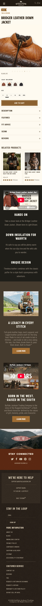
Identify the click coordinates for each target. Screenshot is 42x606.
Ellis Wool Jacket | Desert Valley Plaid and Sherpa (10, 173)
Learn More (21, 351)
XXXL (24, 95)
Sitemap (9, 554)
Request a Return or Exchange (17, 581)
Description (7, 111)
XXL (20, 95)
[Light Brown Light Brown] (3, 84)
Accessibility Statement (15, 558)
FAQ (7, 578)
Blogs (8, 536)
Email (9, 515)
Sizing (4, 131)
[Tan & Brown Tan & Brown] (9, 84)
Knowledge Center (12, 539)
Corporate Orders (12, 547)
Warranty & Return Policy (15, 589)
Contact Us (10, 570)
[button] (3, 3)
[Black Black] (21, 84)
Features (6, 117)
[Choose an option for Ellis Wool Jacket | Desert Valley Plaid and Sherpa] (18, 167)
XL (15, 95)
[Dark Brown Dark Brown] (15, 84)
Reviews (5, 138)
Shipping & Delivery (13, 550)
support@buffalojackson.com (21, 481)
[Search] (35, 3)
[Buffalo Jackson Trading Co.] (21, 3)
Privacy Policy (11, 543)
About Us (9, 532)
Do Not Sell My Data (13, 592)
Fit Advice (6, 124)
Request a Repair (12, 585)
